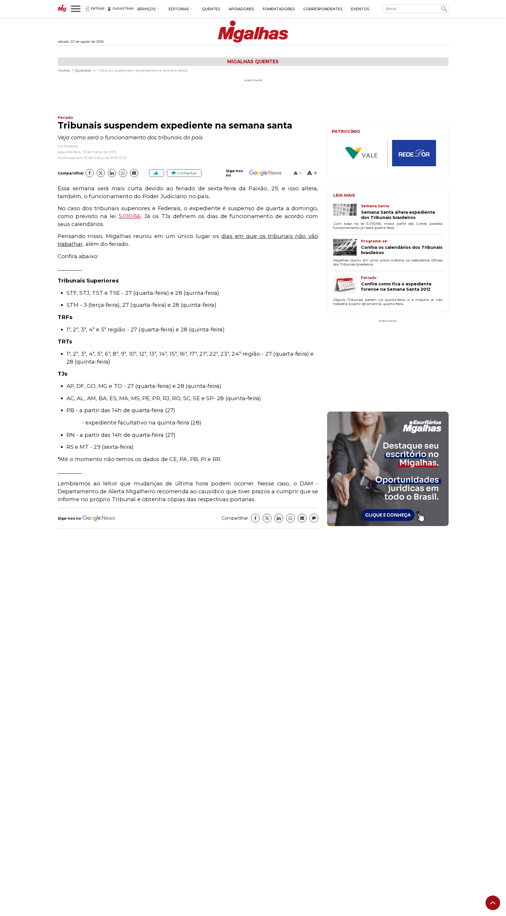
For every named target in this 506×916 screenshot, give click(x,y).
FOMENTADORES (279, 9)
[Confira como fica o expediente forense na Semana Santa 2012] (347, 285)
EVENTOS (360, 9)
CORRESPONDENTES (322, 9)
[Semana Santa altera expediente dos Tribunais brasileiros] (347, 212)
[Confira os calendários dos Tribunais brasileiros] (347, 248)
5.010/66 (130, 216)
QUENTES (211, 9)
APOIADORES (241, 9)
